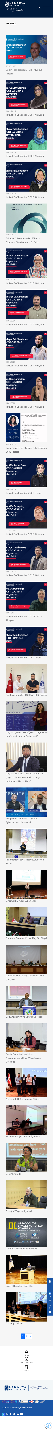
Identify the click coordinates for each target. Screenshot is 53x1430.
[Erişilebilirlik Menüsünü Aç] (48, 1425)
